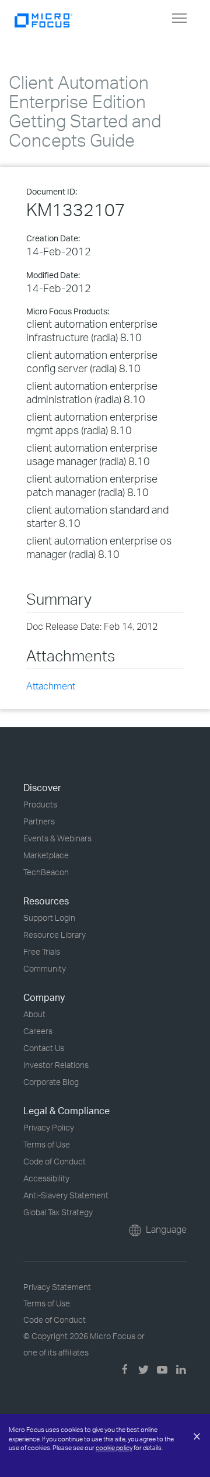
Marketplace (46, 855)
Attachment (50, 686)
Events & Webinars (57, 838)
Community (44, 968)
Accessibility (46, 1178)
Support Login (49, 918)
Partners (39, 821)
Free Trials (41, 951)
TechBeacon (46, 872)
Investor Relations (56, 1065)
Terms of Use (46, 1144)
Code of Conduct (54, 1161)
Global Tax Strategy (58, 1212)
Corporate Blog (51, 1082)
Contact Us (43, 1048)
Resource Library (54, 934)
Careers (37, 1031)
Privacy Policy (48, 1127)
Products (40, 804)
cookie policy (114, 1448)
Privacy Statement (57, 1287)
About (34, 1014)
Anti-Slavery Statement (65, 1195)
